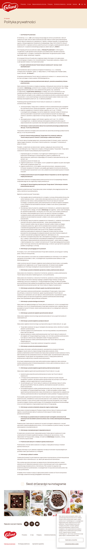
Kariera (75, 4)
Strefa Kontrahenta (59, 4)
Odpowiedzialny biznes (39, 4)
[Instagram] (17, 503)
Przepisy (50, 4)
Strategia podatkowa (24, 544)
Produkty (23, 4)
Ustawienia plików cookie (72, 544)
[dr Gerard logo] (9, 4)
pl (85, 4)
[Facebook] (26, 524)
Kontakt (69, 4)
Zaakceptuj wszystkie (71, 540)
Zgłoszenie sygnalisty (38, 544)
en (82, 4)
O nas (29, 4)
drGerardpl (40, 484)
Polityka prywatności (9, 544)
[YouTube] (37, 524)
